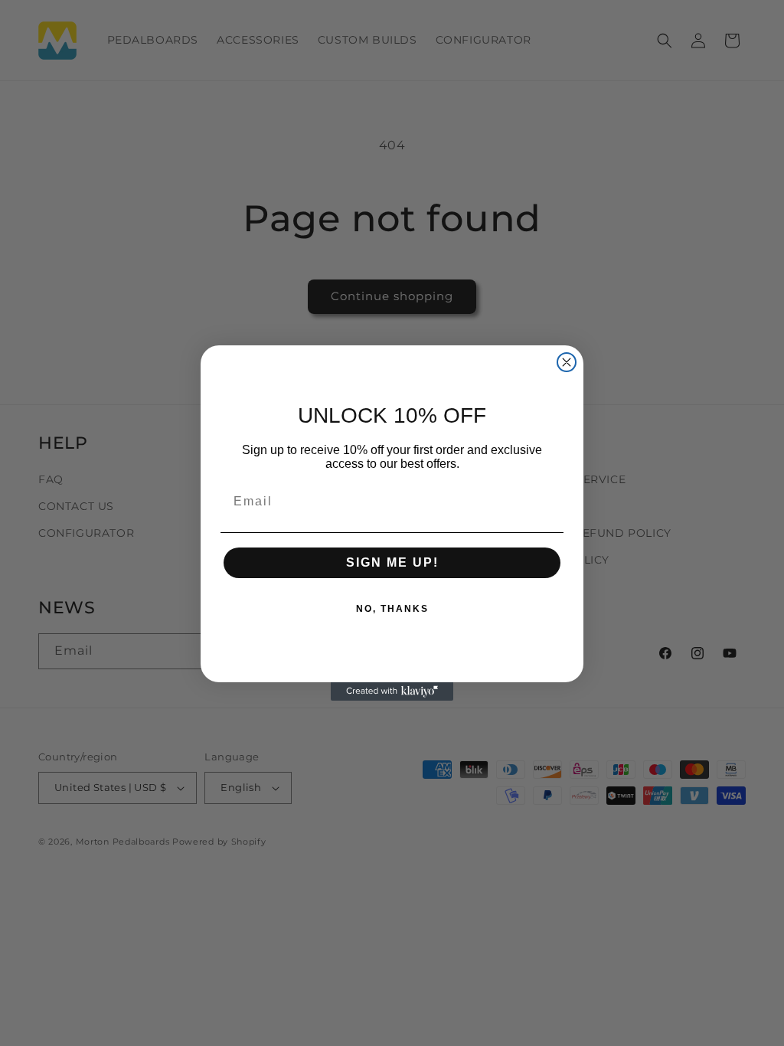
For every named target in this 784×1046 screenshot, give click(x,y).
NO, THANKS (392, 608)
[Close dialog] (566, 362)
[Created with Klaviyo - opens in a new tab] (392, 691)
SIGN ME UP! (392, 562)
